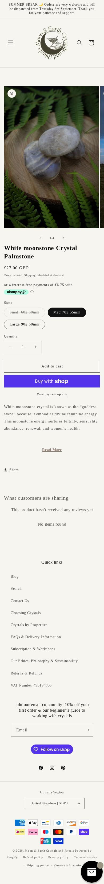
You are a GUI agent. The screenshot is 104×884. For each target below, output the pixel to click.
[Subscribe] (87, 730)
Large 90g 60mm (24, 324)
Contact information (68, 865)
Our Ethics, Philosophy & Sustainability (44, 661)
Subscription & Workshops (33, 649)
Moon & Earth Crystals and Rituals (49, 850)
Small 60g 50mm (27, 313)
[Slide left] (40, 238)
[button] (11, 43)
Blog (14, 577)
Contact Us (20, 601)
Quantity (11, 336)
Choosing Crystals (26, 613)
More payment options (52, 394)
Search (16, 589)
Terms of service (85, 857)
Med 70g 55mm (67, 312)
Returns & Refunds (26, 673)
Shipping (30, 275)
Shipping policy (38, 865)
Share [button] (14, 470)
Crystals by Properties (29, 625)
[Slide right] (64, 238)
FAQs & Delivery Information (36, 637)
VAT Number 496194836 (31, 685)
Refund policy (33, 857)
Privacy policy (58, 857)
